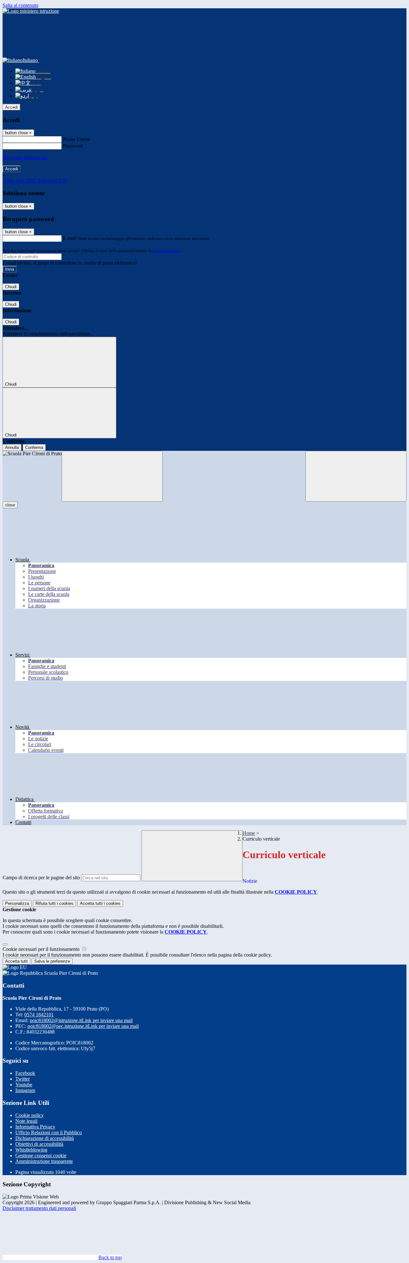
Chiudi (11, 286)
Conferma (34, 447)
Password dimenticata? (26, 157)
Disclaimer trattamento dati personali (39, 1208)
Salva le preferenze (52, 961)
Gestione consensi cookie (40, 1155)
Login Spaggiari (166, 250)
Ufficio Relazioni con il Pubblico (48, 1132)
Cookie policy (29, 1115)
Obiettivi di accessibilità (39, 1144)
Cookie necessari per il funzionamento (42, 949)
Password (72, 146)
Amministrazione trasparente (44, 1161)
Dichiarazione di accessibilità (44, 1138)
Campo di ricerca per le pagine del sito (41, 877)
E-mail (69, 238)
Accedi (11, 107)
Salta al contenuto (20, 5)
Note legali (26, 1121)
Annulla (12, 447)
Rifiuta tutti (54, 903)
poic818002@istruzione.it (81, 1020)
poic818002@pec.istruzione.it (83, 1026)
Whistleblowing (31, 1149)
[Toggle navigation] (112, 476)
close (10, 505)
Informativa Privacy (35, 1126)
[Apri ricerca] (355, 476)
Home (249, 833)
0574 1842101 (39, 1014)
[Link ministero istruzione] (31, 11)
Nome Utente (76, 139)
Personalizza (17, 903)
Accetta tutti (100, 903)
